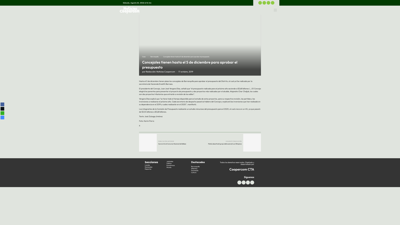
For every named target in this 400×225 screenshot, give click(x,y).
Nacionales (148, 167)
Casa (144, 57)
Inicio (147, 10)
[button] (275, 10)
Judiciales (200, 10)
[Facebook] (260, 3)
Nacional (170, 10)
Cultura (193, 172)
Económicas (229, 10)
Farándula (194, 170)
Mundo (260, 10)
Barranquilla (155, 57)
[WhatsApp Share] (2, 113)
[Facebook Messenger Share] (2, 117)
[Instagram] (272, 3)
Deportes (185, 10)
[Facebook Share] (2, 104)
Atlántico (194, 168)
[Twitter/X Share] (2, 109)
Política (214, 10)
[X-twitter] (264, 3)
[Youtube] (268, 3)
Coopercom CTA (241, 169)
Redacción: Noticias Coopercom (160, 71)
